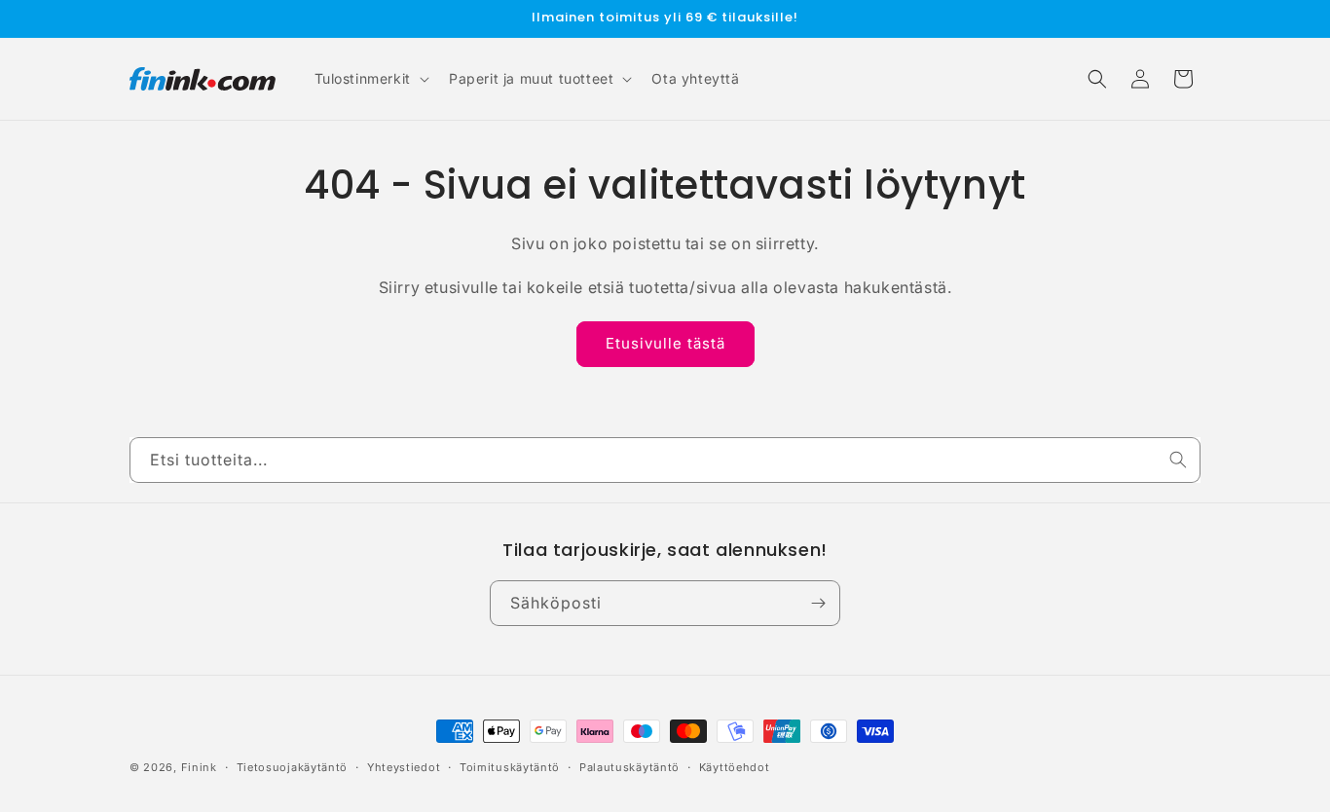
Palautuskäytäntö (629, 767)
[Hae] (1178, 459)
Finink (199, 767)
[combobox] (665, 460)
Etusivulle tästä (665, 343)
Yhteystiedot (403, 767)
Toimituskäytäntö (510, 767)
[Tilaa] (817, 603)
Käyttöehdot (734, 767)
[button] (370, 78)
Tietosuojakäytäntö (293, 767)
